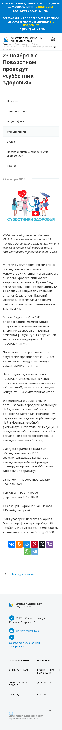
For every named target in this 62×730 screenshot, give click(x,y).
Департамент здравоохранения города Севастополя (29, 605)
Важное (12, 165)
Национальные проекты (19, 684)
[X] (42, 544)
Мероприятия (16, 131)
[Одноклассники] (19, 544)
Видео (11, 141)
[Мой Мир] (26, 544)
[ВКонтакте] (11, 544)
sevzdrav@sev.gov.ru (27, 630)
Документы (44, 682)
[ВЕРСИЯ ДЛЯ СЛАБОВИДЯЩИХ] (53, 39)
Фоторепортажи (17, 111)
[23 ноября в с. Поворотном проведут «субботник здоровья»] (31, 189)
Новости (12, 101)
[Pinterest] (34, 544)
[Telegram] (34, 551)
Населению (44, 660)
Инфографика (15, 121)
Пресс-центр (16, 694)
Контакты (43, 694)
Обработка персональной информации (24, 644)
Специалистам (18, 669)
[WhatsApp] (27, 551)
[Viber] (49, 544)
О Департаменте (19, 660)
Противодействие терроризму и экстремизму (27, 153)
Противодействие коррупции (49, 671)
